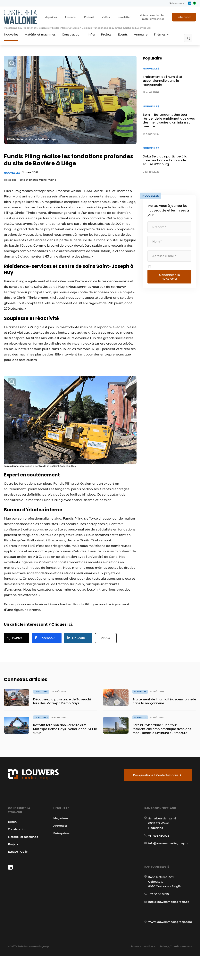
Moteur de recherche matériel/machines (151, 17)
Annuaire (140, 34)
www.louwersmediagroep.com (170, 922)
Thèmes (160, 34)
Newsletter (124, 17)
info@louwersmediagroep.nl (168, 843)
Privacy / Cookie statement (176, 946)
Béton (12, 822)
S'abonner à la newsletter (169, 276)
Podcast (89, 17)
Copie (105, 638)
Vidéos (106, 17)
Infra (91, 34)
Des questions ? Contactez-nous (155, 775)
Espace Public (18, 851)
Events (123, 34)
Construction (71, 34)
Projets (106, 34)
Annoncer (70, 17)
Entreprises (184, 17)
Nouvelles (11, 34)
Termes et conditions (143, 946)
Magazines (51, 17)
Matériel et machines (40, 34)
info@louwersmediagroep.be (168, 902)
